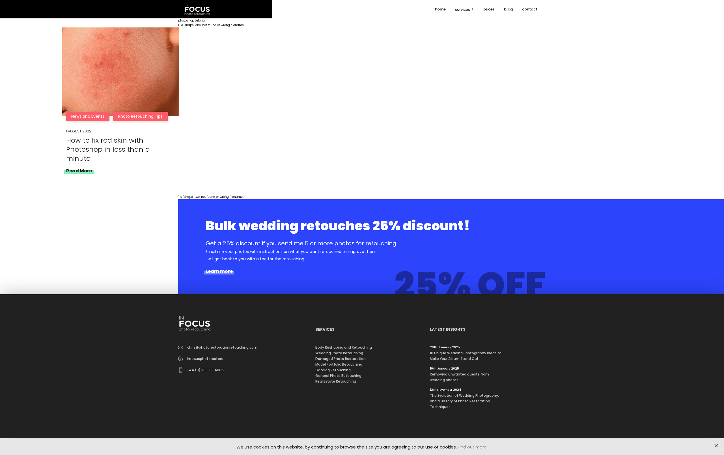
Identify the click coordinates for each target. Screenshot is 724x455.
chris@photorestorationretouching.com (222, 347)
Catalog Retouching (333, 370)
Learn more (219, 271)
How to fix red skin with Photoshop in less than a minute (108, 149)
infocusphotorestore (205, 358)
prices (489, 9)
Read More (79, 171)
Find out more (472, 447)
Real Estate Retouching (335, 381)
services (462, 9)
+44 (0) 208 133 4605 (205, 370)
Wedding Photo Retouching (339, 353)
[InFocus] (197, 9)
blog (508, 9)
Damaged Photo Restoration (340, 358)
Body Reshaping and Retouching (343, 347)
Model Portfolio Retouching (338, 364)
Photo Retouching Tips (140, 116)
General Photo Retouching (338, 375)
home (440, 9)
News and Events (87, 116)
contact (529, 9)
